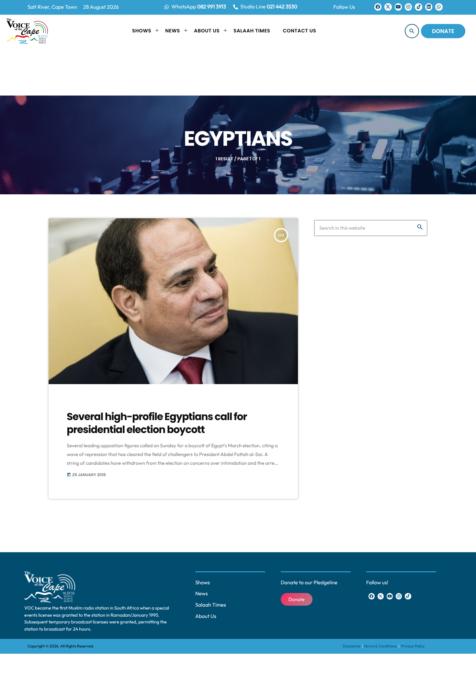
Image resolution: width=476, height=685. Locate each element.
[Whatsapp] (438, 6)
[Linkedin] (428, 6)
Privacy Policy (413, 646)
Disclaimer (352, 646)
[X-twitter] (387, 6)
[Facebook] (377, 6)
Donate (443, 31)
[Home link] (27, 31)
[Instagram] (408, 6)
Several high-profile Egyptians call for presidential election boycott (157, 422)
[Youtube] (398, 6)
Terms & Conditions (380, 646)
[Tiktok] (418, 6)
